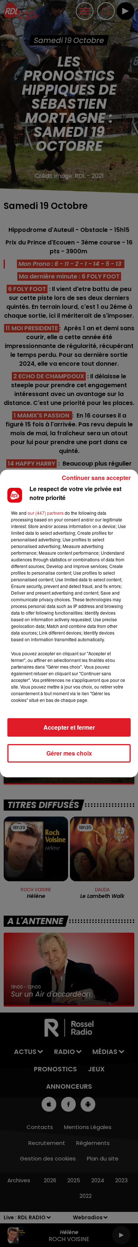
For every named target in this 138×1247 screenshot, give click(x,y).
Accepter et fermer (69, 727)
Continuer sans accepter (96, 477)
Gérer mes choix (69, 753)
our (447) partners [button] (46, 513)
